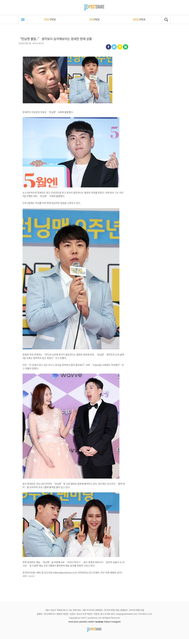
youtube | (83, 621)
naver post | (73, 621)
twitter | (91, 621)
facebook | (100, 622)
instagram (116, 621)
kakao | (107, 621)
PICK (50, 19)
